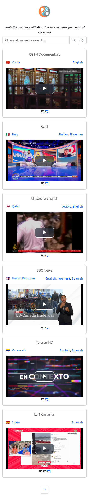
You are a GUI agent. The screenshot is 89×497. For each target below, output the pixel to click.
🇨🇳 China (13, 62)
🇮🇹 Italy (12, 134)
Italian (63, 134)
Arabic (66, 206)
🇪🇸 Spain (13, 422)
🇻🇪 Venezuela (16, 350)
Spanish (77, 278)
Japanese (64, 278)
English (78, 62)
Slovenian (76, 134)
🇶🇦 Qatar (13, 206)
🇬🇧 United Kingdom (20, 278)
